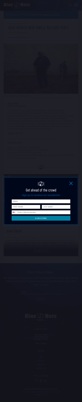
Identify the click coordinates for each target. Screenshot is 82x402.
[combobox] (14, 212)
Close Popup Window (71, 183)
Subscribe (41, 218)
